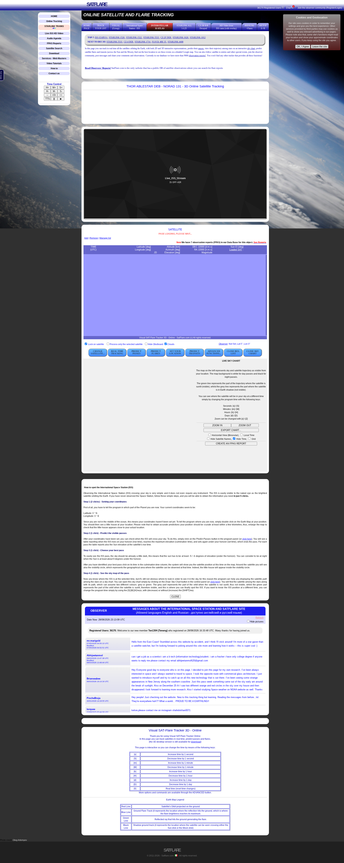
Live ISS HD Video (54, 33)
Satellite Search (54, 48)
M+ (54, 87)
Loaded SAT (235, 249)
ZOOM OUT (245, 425)
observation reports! (197, 55)
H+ (47, 87)
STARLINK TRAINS (54, 26)
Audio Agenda (54, 38)
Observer (223, 344)
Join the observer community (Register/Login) (320, 8)
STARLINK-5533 (151, 37)
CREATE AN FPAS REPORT (231, 443)
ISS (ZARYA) (101, 37)
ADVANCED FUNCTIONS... (214, 352)
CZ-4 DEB (129, 42)
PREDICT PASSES (136, 352)
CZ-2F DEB (166, 37)
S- (61, 91)
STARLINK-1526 (117, 37)
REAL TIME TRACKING (117, 352)
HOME (54, 16)
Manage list (105, 238)
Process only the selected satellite (126, 344)
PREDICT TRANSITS (194, 352)
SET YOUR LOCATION (175, 352)
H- (47, 91)
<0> (54, 95)
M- (54, 91)
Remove (94, 238)
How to (54, 68)
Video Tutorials (54, 63)
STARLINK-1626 (181, 37)
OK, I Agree (303, 46)
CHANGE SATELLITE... (98, 352)
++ (60, 95)
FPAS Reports (54, 43)
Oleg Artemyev (20, 840)
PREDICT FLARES (156, 352)
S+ (61, 87)
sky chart (251, 48)
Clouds (170, 344)
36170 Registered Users (269, 8)
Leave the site (319, 46)
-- (47, 95)
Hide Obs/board (156, 344)
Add (86, 238)
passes (201, 48)
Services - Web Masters (54, 58)
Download (54, 53)
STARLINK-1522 (134, 37)
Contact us (54, 73)
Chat (289, 8)
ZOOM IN (217, 425)
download (196, 742)
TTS (47, 98)
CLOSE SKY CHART (252, 352)
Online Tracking (54, 21)
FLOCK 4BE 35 (159, 42)
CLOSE (175, 596)
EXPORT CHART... (231, 430)
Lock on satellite (96, 344)
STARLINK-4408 (175, 42)
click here (247, 539)
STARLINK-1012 (198, 37)
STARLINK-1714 (143, 42)
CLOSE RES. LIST (233, 352)
